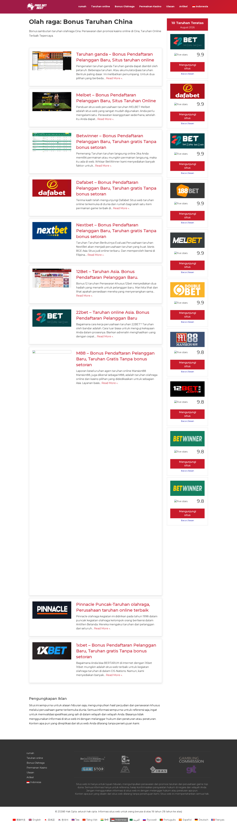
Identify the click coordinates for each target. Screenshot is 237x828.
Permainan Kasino (150, 6)
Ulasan (170, 6)
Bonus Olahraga (124, 6)
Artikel (183, 6)
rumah (82, 6)
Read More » (114, 78)
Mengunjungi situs (187, 66)
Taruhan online (100, 6)
